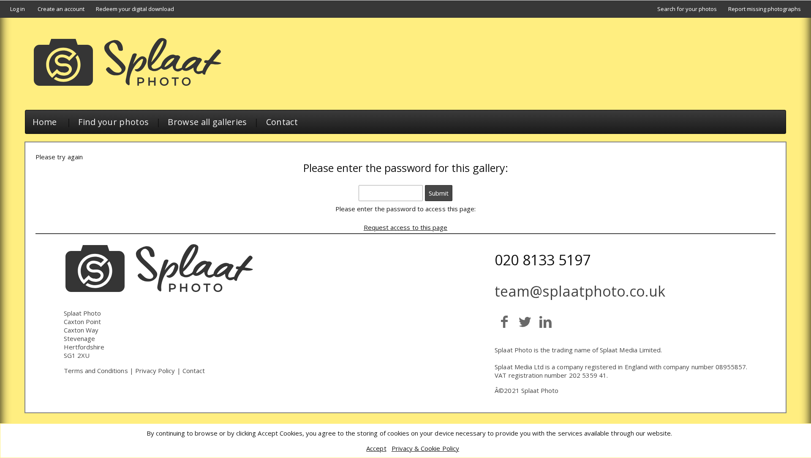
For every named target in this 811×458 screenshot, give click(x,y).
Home (45, 122)
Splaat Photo (540, 390)
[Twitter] (524, 321)
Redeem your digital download (135, 9)
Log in (17, 9)
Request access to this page (405, 227)
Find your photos (113, 122)
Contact (282, 122)
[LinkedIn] (545, 321)
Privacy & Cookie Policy (425, 448)
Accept (376, 448)
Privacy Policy (155, 370)
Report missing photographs (764, 9)
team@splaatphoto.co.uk (580, 291)
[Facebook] (504, 321)
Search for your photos (687, 9)
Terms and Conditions (96, 370)
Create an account (61, 9)
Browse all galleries (207, 122)
